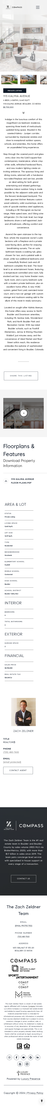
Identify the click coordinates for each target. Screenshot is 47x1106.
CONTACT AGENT (18, 770)
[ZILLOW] (20, 1064)
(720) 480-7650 (11, 752)
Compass (31, 1006)
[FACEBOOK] (16, 1057)
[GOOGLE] (30, 1057)
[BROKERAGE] (27, 1064)
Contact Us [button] (23, 879)
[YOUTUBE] (23, 1057)
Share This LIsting (21, 376)
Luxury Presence (30, 1078)
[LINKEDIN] (37, 1057)
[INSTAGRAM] (9, 1057)
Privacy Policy (35, 1093)
